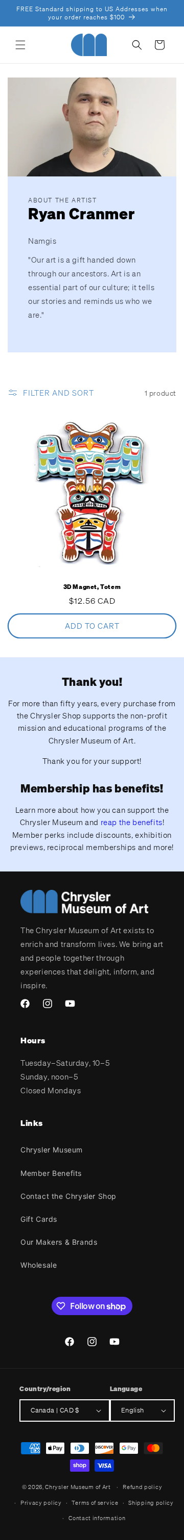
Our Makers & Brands (58, 1242)
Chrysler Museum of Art (77, 1487)
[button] (20, 45)
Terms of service (95, 1502)
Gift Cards (38, 1219)
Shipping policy (151, 1502)
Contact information (96, 1518)
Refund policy (142, 1487)
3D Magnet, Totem (92, 587)
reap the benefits (132, 822)
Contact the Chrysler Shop (68, 1196)
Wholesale (38, 1265)
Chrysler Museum (51, 1149)
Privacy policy (41, 1502)
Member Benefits (51, 1173)
